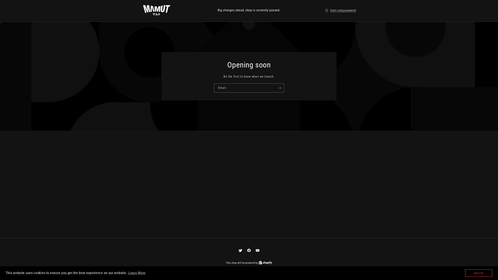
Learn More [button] (137, 273)
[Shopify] (265, 262)
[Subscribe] (279, 88)
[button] (340, 10)
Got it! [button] (478, 273)
